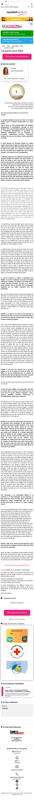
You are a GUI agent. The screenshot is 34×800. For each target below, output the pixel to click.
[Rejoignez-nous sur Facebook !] (17, 781)
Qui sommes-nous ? (16, 793)
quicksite (9, 793)
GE (4, 1)
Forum (21, 794)
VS (8, 1)
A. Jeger (13, 68)
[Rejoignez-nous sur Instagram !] (17, 784)
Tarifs (30, 793)
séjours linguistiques (17, 41)
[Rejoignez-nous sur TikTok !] (17, 788)
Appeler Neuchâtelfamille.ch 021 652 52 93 (17, 778)
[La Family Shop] (11, 26)
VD (2, 1)
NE (6, 1)
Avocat (7, 7)
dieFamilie (12, 1)
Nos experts (26, 793)
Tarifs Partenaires (14, 7)
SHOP (17, 1)
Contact (21, 793)
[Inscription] (28, 7)
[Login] (31, 7)
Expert (2, 7)
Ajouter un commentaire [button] (17, 602)
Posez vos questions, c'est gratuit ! (16, 78)
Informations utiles (15, 794)
